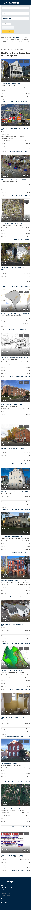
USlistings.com (16, 37)
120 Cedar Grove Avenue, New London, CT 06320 (14, 129)
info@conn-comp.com (6, 890)
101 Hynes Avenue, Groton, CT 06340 (13, 224)
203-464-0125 (26, 195)
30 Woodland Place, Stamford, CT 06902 (14, 84)
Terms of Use (4, 903)
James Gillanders (15, 151)
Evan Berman (16, 464)
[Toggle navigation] (28, 2)
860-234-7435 (26, 376)
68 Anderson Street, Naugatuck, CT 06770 (14, 492)
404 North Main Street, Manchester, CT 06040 (13, 625)
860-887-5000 (24, 827)
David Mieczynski (15, 376)
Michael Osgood (16, 420)
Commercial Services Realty (13, 736)
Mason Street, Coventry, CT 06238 (12, 855)
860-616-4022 (26, 781)
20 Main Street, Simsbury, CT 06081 (12, 448)
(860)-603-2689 (5, 889)
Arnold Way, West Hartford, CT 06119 (13, 404)
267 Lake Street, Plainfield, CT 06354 (13, 537)
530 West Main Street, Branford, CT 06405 (14, 180)
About (2, 898)
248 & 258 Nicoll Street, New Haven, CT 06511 (13, 268)
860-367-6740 (26, 552)
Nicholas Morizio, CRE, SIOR (13, 781)
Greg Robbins (16, 195)
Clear (8, 28)
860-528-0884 (26, 420)
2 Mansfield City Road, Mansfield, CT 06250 (15, 671)
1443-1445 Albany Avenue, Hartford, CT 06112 (14, 718)
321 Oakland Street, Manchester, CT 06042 (15, 358)
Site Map (3, 901)
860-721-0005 (26, 736)
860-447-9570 (23, 329)
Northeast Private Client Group (12, 101)
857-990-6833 (26, 101)
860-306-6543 (26, 464)
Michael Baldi (16, 552)
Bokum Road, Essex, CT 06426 (10, 808)
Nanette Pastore (15, 596)
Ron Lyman (16, 827)
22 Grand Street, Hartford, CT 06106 (12, 764)
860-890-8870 (26, 151)
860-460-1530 (26, 239)
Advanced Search (8, 32)
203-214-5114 (26, 596)
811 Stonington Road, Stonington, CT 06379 (15, 314)
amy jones (17, 239)
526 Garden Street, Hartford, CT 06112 (13, 580)
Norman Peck (13, 329)
